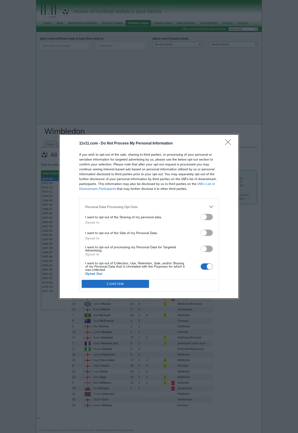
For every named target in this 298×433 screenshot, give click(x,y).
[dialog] (149, 216)
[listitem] (149, 206)
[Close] (229, 143)
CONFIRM (115, 284)
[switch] (207, 217)
